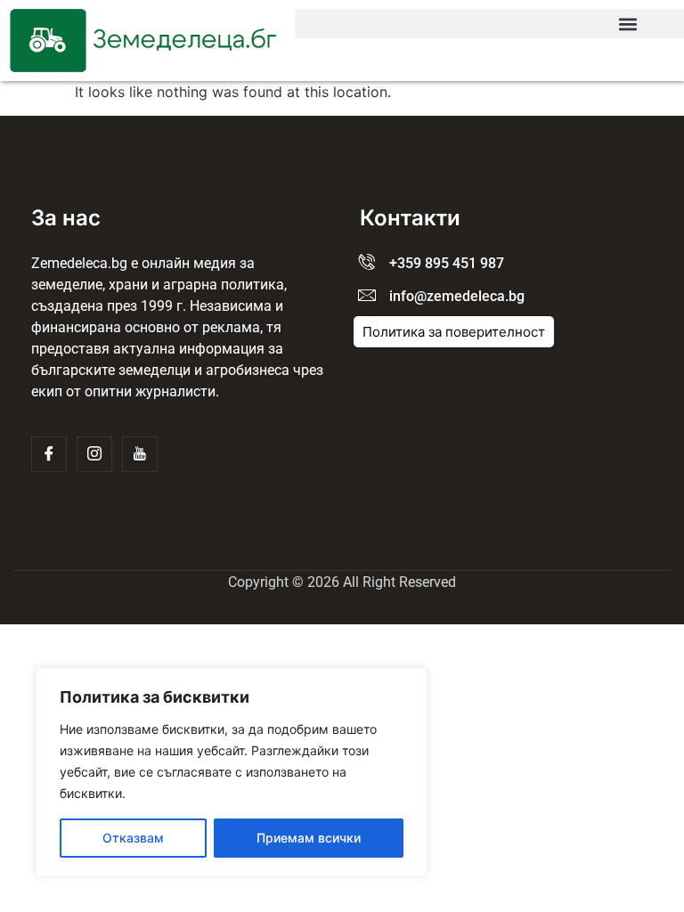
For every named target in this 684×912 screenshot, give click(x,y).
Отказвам (133, 837)
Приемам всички (308, 837)
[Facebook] (49, 454)
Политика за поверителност (453, 331)
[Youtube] (140, 454)
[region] (232, 772)
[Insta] (94, 454)
